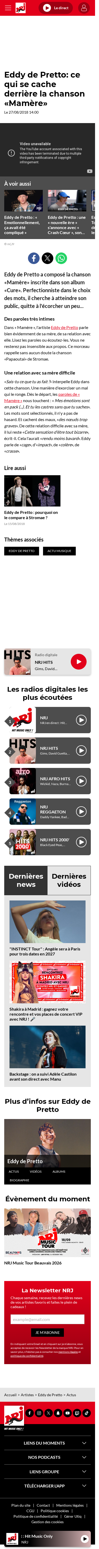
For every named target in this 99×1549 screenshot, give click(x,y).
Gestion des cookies (47, 1522)
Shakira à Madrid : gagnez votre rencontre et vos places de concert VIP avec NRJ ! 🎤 (46, 1013)
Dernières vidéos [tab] (69, 880)
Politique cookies (55, 1510)
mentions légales (68, 1351)
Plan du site (20, 1505)
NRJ (44, 717)
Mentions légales (70, 1505)
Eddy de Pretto (64, 327)
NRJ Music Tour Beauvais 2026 (33, 1262)
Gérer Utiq (73, 1516)
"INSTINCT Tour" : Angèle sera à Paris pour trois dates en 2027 (45, 951)
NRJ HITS (44, 662)
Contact (43, 1505)
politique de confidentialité (27, 1355)
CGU (30, 1510)
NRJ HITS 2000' (54, 839)
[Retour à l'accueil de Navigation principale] (21, 8)
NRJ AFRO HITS (55, 778)
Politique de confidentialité (35, 1516)
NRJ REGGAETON (53, 809)
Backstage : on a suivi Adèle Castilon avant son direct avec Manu (43, 1076)
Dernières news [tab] (26, 880)
